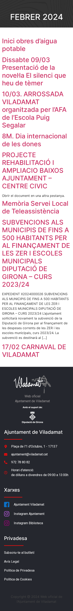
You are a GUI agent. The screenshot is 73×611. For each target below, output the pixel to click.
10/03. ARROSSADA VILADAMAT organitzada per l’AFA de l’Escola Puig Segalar (34, 109)
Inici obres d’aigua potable (29, 45)
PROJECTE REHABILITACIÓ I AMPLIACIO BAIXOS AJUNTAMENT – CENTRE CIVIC (32, 170)
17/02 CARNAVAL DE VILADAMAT (34, 351)
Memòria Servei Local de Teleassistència (35, 207)
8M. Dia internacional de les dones (34, 140)
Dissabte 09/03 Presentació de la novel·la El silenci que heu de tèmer (34, 71)
